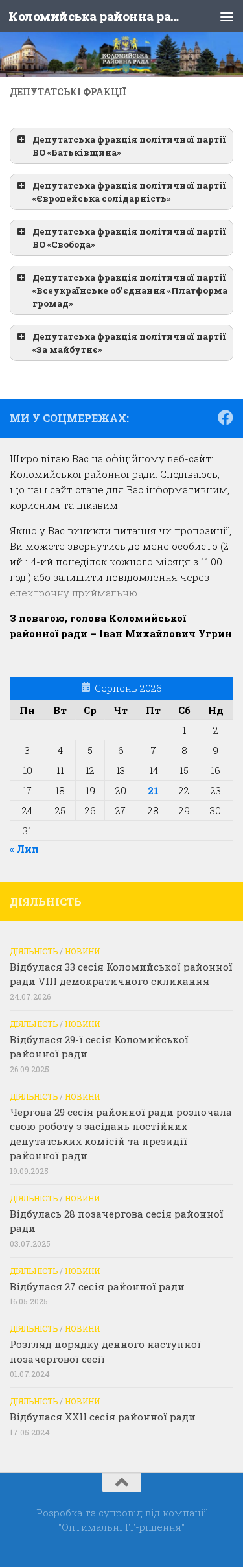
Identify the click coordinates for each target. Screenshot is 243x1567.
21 (153, 790)
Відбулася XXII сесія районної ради (103, 1416)
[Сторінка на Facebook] (225, 417)
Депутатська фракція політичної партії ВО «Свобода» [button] (129, 238)
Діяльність (34, 951)
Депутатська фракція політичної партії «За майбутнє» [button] (129, 343)
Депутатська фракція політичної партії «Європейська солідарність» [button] (129, 192)
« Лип (24, 848)
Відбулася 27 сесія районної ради (97, 1286)
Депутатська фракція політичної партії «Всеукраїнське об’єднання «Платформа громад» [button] (129, 290)
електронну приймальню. (74, 592)
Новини (82, 951)
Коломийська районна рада (95, 16)
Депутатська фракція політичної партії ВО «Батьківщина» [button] (129, 146)
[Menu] (227, 16)
